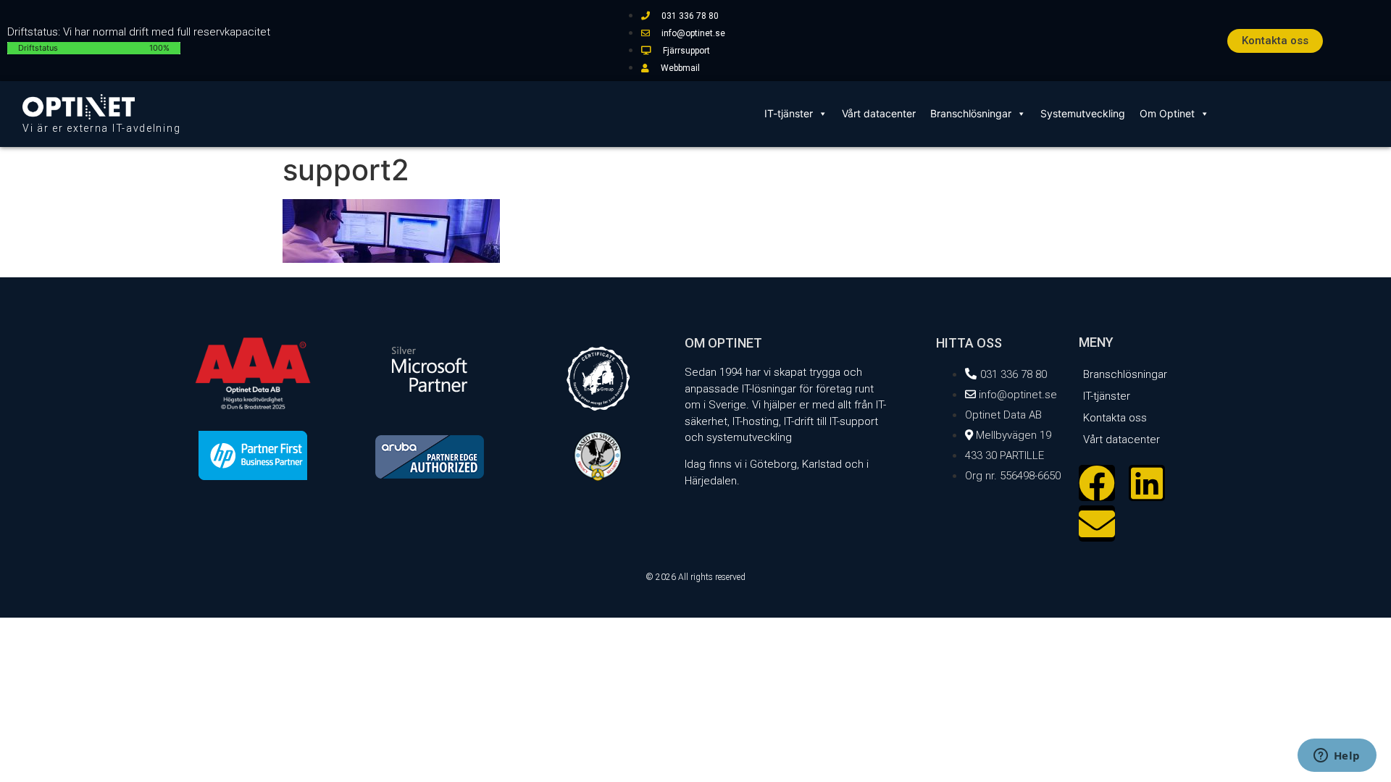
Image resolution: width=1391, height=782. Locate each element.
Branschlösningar (970, 113)
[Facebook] (1097, 483)
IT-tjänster (788, 113)
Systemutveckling (1082, 113)
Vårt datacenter (879, 113)
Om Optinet (1167, 113)
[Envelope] (1097, 523)
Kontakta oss (1115, 417)
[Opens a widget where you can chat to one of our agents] (1337, 757)
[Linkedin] (1147, 483)
